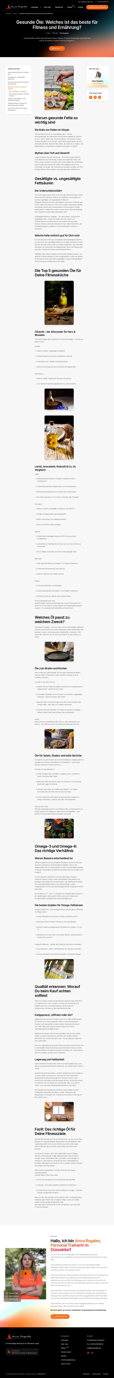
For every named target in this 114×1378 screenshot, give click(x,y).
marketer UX (42, 1374)
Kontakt (80, 7)
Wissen (69, 7)
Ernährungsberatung (68, 1360)
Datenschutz (96, 1374)
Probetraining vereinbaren (97, 7)
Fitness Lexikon (66, 1352)
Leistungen (34, 7)
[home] (17, 7)
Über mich (47, 7)
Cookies (105, 1374)
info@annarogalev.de (94, 1348)
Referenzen (59, 7)
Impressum (86, 1374)
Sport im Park (65, 1364)
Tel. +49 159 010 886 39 (95, 1344)
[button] (35, 7)
